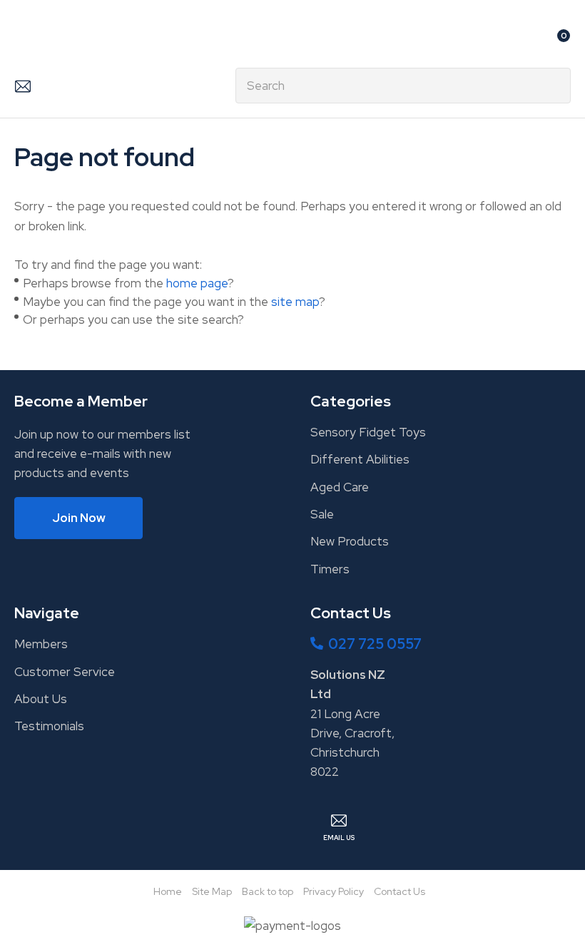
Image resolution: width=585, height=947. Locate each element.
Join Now (79, 518)
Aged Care (339, 487)
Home (167, 891)
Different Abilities (360, 459)
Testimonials (49, 726)
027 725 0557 (375, 644)
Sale (322, 514)
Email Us (22, 85)
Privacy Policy (333, 891)
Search (553, 85)
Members (41, 644)
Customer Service (64, 672)
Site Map (212, 891)
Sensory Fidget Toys (368, 432)
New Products (349, 541)
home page (197, 283)
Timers (330, 569)
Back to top (267, 891)
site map (295, 301)
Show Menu (22, 40)
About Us (40, 699)
